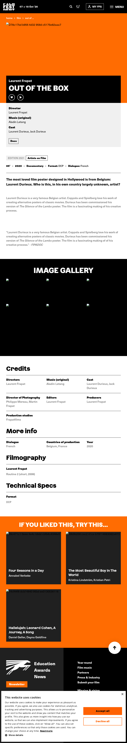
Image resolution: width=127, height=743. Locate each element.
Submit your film (88, 682)
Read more (46, 731)
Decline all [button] (102, 721)
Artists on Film (37, 158)
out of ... (29, 18)
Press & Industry (88, 677)
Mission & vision (88, 690)
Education (44, 663)
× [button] (122, 694)
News (40, 676)
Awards (42, 670)
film (19, 18)
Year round (84, 662)
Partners (83, 672)
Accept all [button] (102, 711)
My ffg (97, 6)
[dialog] (63, 716)
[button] (41, 735)
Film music (84, 667)
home (9, 18)
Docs (13, 141)
